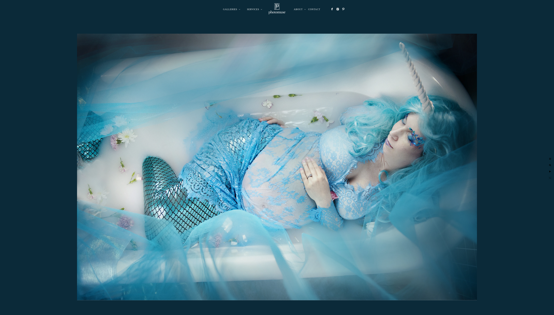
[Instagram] (337, 9)
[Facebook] (332, 9)
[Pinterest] (343, 9)
